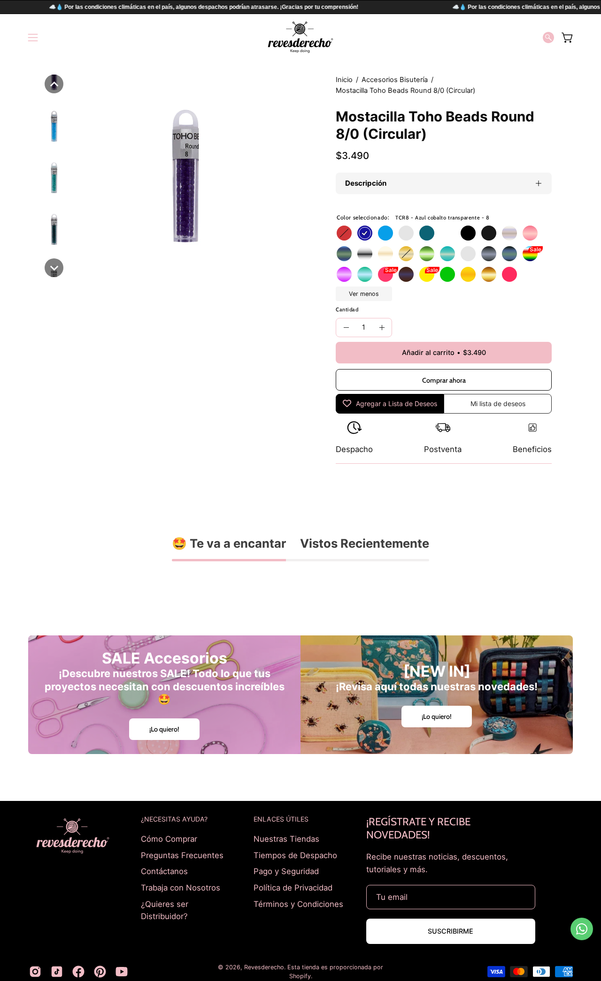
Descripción (365, 183)
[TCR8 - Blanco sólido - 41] (447, 233)
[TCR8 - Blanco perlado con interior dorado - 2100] (385, 253)
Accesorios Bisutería (395, 79)
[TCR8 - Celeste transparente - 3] (385, 233)
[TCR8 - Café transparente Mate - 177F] (406, 274)
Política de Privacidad (293, 887)
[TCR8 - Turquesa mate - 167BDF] (344, 253)
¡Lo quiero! (164, 729)
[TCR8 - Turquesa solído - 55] (406, 233)
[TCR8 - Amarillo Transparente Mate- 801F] (468, 274)
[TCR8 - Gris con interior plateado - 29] (468, 253)
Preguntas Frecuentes (182, 855)
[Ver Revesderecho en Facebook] (78, 972)
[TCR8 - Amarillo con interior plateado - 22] (406, 253)
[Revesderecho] (300, 37)
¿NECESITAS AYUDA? (174, 819)
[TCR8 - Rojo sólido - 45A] (344, 233)
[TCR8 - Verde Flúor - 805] (447, 274)
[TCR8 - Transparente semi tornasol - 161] (509, 233)
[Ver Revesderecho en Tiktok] (57, 972)
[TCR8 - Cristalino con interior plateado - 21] (364, 253)
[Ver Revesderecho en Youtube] (122, 972)
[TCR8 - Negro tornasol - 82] (509, 253)
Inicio (344, 79)
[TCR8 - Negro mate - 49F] (488, 233)
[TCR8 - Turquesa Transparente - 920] (364, 274)
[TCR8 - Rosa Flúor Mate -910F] (385, 274)
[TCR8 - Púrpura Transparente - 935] (344, 274)
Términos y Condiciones (298, 903)
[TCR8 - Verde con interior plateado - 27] (426, 253)
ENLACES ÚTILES (281, 819)
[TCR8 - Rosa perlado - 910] (530, 233)
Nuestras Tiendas (286, 839)
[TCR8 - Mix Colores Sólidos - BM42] (530, 253)
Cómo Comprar (169, 839)
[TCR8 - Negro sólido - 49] (468, 233)
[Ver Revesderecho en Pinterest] (100, 972)
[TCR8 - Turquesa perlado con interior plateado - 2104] (447, 253)
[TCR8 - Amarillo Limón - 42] (426, 274)
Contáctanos (164, 871)
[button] (548, 37)
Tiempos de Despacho (295, 855)
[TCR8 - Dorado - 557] (488, 274)
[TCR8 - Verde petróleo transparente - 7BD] (426, 233)
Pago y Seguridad (286, 871)
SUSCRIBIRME (450, 931)
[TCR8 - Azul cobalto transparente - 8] (364, 233)
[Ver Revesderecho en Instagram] (35, 972)
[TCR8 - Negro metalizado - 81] (488, 253)
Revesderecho (264, 967)
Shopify (300, 976)
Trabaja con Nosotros (180, 887)
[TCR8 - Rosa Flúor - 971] (509, 274)
